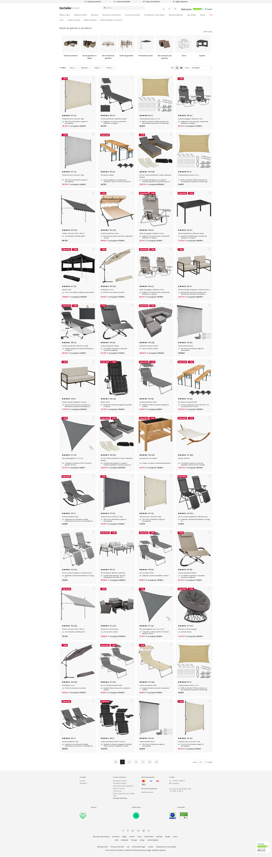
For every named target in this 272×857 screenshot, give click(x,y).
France (175, 837)
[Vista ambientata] (181, 67)
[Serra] (184, 48)
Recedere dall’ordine (120, 798)
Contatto (172, 777)
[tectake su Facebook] (123, 831)
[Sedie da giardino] (126, 48)
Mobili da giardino (90, 20)
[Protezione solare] (145, 48)
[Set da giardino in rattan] (89, 48)
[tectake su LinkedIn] (148, 830)
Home (62, 20)
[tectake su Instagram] (138, 831)
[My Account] (163, 9)
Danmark (159, 837)
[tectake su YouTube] (143, 830)
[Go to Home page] (70, 7)
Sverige (142, 840)
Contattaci (175, 783)
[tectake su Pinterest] (128, 831)
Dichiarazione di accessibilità (166, 847)
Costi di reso (117, 791)
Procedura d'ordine (119, 783)
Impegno (94, 807)
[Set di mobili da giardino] (108, 48)
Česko (139, 837)
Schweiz (132, 837)
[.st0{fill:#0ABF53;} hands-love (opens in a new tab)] (83, 815)
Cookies (150, 847)
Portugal (134, 840)
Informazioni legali (138, 847)
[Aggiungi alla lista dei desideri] (93, 78)
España (167, 837)
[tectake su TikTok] (133, 831)
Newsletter (83, 783)
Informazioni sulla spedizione (123, 786)
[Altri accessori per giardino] (164, 48)
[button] (73, 67)
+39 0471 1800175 (178, 781)
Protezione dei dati (117, 847)
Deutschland (148, 837)
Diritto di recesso (119, 788)
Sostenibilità (181, 807)
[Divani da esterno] (70, 48)
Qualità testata (136, 807)
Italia (116, 840)
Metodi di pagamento (147, 777)
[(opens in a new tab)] (136, 815)
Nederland (124, 840)
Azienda (82, 781)
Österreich (115, 837)
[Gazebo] (202, 48)
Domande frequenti (120, 781)
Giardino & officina (74, 20)
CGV (128, 847)
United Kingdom (153, 840)
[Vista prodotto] (177, 67)
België (124, 837)
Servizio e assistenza (119, 777)
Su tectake (83, 777)
